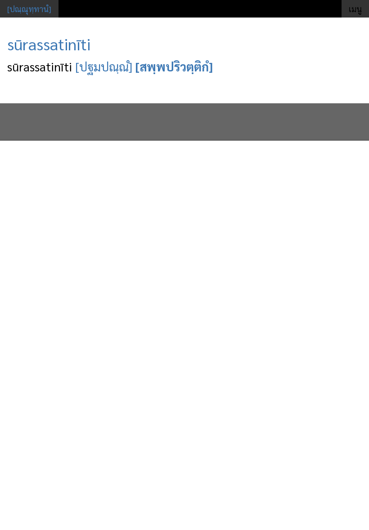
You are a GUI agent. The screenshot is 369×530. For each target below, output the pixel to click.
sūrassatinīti (48, 43)
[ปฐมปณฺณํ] (103, 66)
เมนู (355, 9)
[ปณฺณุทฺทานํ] (29, 9)
